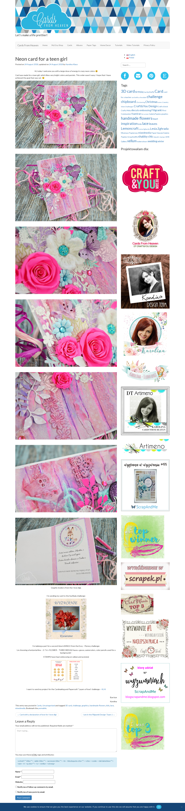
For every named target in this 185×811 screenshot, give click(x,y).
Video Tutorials (132, 45)
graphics (85, 705)
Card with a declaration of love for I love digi (36, 714)
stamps (162, 137)
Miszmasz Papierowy (129, 133)
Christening (140, 102)
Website (19, 782)
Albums (79, 45)
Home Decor (105, 45)
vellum (132, 141)
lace (112, 705)
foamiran (136, 113)
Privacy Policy (149, 45)
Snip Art (156, 137)
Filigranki (156, 110)
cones (160, 102)
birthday (139, 91)
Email (18, 777)
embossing (145, 110)
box (145, 92)
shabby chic (145, 136)
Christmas (151, 101)
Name (18, 771)
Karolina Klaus (72, 64)
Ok (159, 807)
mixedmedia (20, 708)
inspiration (129, 123)
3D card (68, 705)
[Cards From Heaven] (92, 16)
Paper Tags (91, 45)
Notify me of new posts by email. (31, 792)
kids (108, 705)
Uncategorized (49, 705)
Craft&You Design (146, 106)
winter (161, 141)
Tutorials (118, 45)
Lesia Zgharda (144, 129)
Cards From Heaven (27, 45)
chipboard (128, 102)
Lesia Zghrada (159, 128)
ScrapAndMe (133, 137)
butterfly (150, 92)
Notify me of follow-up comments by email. (35, 787)
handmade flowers (97, 705)
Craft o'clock (163, 106)
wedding (152, 141)
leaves (153, 123)
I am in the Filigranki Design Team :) (99, 714)
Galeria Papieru (155, 114)
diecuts (135, 110)
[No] (181, 807)
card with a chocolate (139, 97)
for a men (145, 114)
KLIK (104, 689)
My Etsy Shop (57, 45)
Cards (69, 45)
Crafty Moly (126, 110)
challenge (77, 705)
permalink (42, 708)
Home (45, 45)
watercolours (142, 141)
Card (159, 91)
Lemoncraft (130, 128)
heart (155, 119)
